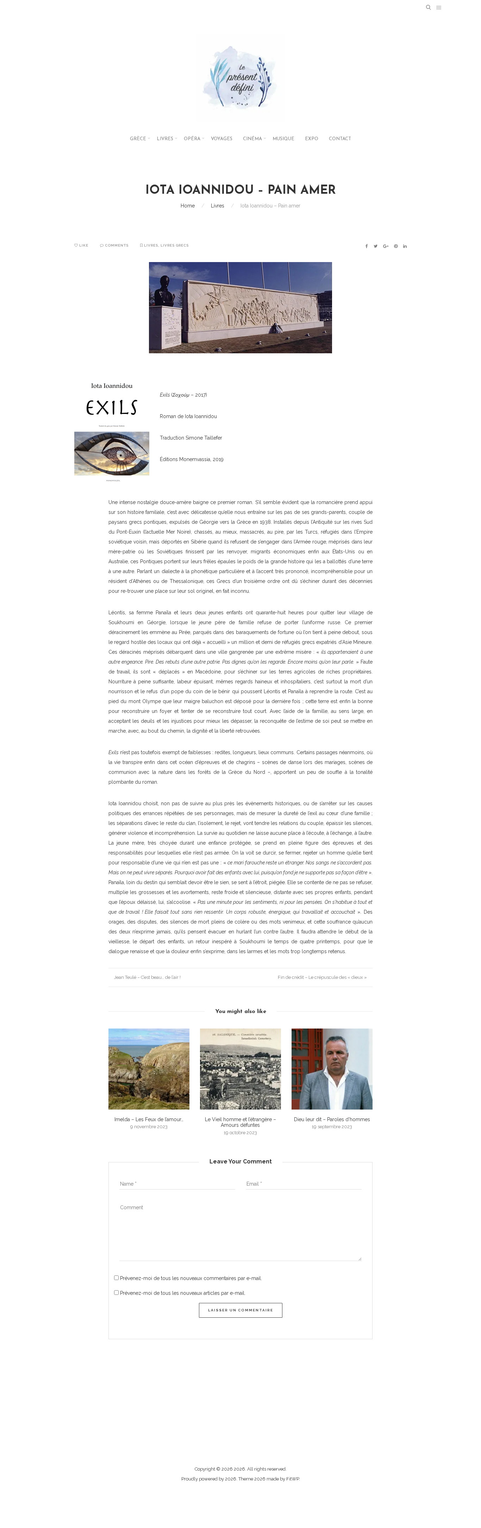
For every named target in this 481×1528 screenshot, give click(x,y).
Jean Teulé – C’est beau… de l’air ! (147, 977)
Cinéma (252, 139)
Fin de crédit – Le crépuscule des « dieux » (323, 977)
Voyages (221, 139)
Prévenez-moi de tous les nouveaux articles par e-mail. (182, 1293)
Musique (283, 139)
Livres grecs (175, 245)
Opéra (192, 139)
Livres (165, 139)
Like (83, 245)
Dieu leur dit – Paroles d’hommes (332, 1119)
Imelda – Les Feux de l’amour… (148, 1119)
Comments (116, 245)
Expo (311, 139)
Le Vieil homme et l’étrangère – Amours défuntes (240, 1122)
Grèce (138, 139)
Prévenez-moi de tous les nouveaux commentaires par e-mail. (191, 1278)
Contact (340, 139)
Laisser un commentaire (240, 1310)
